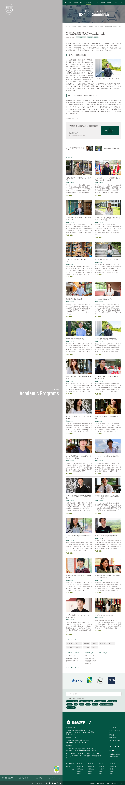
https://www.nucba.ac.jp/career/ (78, 135)
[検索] (119, 694)
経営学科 (79, 768)
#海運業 (96, 37)
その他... (115, 2)
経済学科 (90, 768)
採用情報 (111, 735)
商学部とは (101, 766)
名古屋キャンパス (71, 738)
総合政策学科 (91, 769)
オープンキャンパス (54, 778)
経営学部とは (80, 766)
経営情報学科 (80, 769)
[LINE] (52, 783)
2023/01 (94, 643)
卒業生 (121, 783)
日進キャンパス (70, 728)
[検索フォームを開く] (122, 2)
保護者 (113, 783)
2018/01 (86, 647)
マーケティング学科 (88, 26)
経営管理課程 (70, 763)
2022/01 (102, 643)
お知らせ (79, 771)
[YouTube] (55, 783)
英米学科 (112, 768)
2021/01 (111, 643)
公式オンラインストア (114, 741)
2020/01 (69, 647)
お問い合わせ (112, 737)
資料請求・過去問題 (8, 778)
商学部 (79, 26)
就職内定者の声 (99, 26)
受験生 (97, 783)
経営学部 (79, 763)
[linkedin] (60, 783)
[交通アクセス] (44, 783)
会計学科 (101, 769)
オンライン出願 (23, 778)
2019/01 (78, 647)
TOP (68, 26)
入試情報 (39, 778)
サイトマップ (112, 728)
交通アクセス (34, 783)
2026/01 (69, 643)
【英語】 (70, 769)
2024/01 (86, 643)
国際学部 (112, 763)
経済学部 (90, 763)
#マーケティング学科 (81, 37)
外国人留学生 (103, 783)
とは (68, 766)
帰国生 (109, 783)
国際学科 (112, 769)
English (40, 783)
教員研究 (82, 2)
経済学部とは (91, 766)
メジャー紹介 (95, 2)
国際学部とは (113, 766)
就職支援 (103, 2)
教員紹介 (79, 773)
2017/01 (94, 647)
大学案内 (70, 2)
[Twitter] (46, 783)
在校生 (117, 783)
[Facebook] (49, 783)
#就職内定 (90, 37)
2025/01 (78, 643)
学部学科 (88, 2)
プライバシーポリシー (114, 731)
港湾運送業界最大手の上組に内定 (113, 26)
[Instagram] (57, 783)
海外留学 (109, 2)
